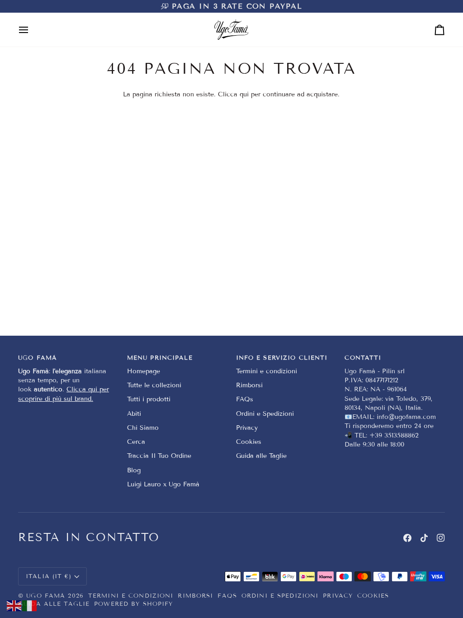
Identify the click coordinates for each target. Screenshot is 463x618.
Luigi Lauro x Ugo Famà (163, 484)
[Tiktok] (424, 538)
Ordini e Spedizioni (265, 414)
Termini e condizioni (266, 371)
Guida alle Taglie (261, 456)
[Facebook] (407, 538)
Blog (134, 470)
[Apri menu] (31, 30)
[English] (14, 605)
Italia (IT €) (48, 576)
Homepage (143, 371)
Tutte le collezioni (154, 385)
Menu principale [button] (160, 357)
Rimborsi (249, 385)
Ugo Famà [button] (37, 357)
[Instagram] (441, 538)
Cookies (248, 442)
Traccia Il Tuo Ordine (159, 456)
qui (244, 94)
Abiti (134, 414)
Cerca (136, 442)
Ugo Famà (45, 595)
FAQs (244, 399)
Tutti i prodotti (148, 399)
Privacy (247, 428)
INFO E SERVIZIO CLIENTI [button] (282, 357)
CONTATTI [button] (363, 357)
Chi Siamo (143, 428)
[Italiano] (30, 605)
